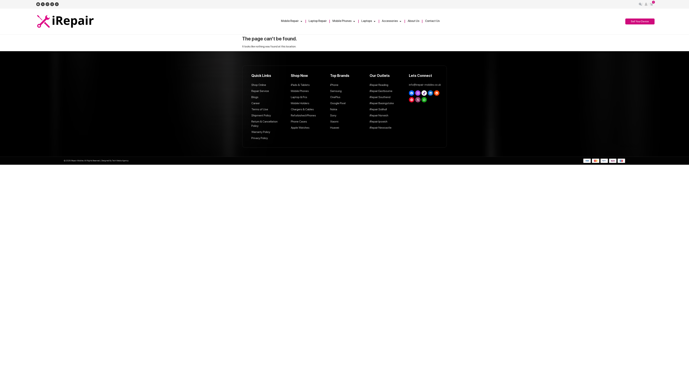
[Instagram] (47, 4)
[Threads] (52, 4)
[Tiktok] (424, 93)
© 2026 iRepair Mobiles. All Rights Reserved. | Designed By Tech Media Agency (96, 161)
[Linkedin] (430, 93)
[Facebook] (38, 4)
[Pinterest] (411, 99)
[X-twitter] (43, 4)
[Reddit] (436, 93)
